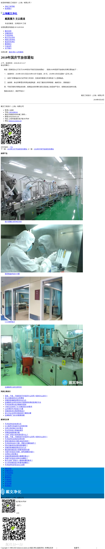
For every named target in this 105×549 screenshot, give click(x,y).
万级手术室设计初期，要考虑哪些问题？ (19, 452)
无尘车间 (8, 475)
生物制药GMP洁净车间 (13, 387)
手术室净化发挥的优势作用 (15, 439)
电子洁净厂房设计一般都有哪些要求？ (19, 460)
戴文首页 (8, 31)
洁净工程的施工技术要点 (14, 428)
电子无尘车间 (10, 37)
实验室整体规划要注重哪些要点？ (17, 456)
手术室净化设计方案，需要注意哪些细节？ (20, 443)
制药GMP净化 (10, 39)
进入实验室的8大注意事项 (14, 398)
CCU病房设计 (10, 322)
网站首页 (8, 468)
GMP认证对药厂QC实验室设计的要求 (18, 406)
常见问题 (8, 483)
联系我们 (8, 8)
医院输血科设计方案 (12, 274)
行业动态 (8, 46)
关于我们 (8, 48)
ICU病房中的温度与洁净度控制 (16, 426)
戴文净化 (12, 52)
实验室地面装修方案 (12, 432)
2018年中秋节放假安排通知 (44, 149)
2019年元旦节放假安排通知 (17, 149)
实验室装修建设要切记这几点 (15, 400)
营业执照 (60, 548)
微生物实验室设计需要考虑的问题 (17, 450)
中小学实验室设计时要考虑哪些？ (17, 462)
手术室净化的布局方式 (13, 424)
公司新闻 (19, 52)
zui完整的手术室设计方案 (14, 409)
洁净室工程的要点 (11, 454)
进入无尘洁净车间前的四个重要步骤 (18, 413)
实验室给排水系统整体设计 (15, 411)
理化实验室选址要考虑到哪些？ (16, 445)
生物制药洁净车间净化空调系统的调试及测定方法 (23, 402)
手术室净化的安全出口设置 (15, 465)
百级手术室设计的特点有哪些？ (16, 458)
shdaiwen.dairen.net (15, 121)
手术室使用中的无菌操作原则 (15, 404)
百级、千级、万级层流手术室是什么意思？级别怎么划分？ (26, 396)
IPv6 (54, 548)
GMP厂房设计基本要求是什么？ (16, 434)
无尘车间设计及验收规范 (14, 430)
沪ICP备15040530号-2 (88, 548)
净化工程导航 (10, 6)
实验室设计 (9, 33)
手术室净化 (9, 35)
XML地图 (100, 548)
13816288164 (13, 112)
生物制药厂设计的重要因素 (15, 415)
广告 (11, 147)
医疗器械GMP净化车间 (13, 221)
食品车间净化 (10, 42)
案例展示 (8, 44)
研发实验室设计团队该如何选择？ (17, 441)
